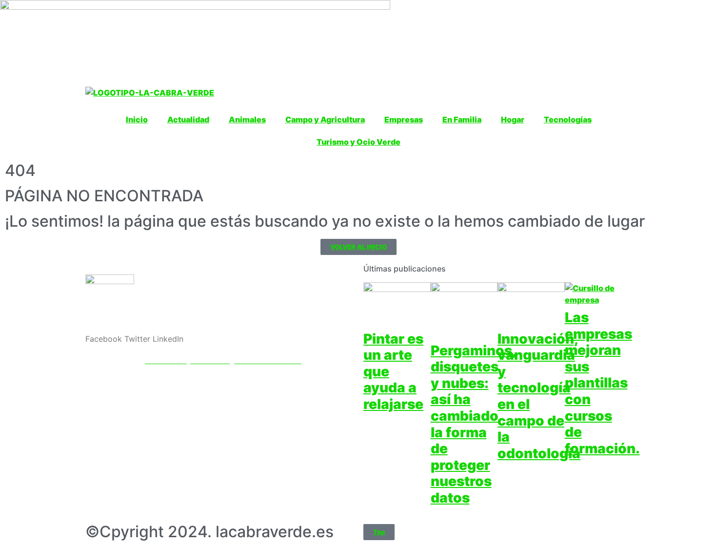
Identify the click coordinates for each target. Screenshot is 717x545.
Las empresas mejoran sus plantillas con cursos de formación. (602, 383)
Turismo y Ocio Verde (358, 142)
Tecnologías (568, 119)
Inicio (137, 119)
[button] (103, 339)
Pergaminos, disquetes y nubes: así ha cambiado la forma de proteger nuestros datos (474, 424)
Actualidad (188, 119)
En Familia (461, 119)
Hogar (512, 119)
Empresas (403, 119)
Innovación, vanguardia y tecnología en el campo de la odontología (539, 396)
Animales (247, 119)
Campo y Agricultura (325, 119)
